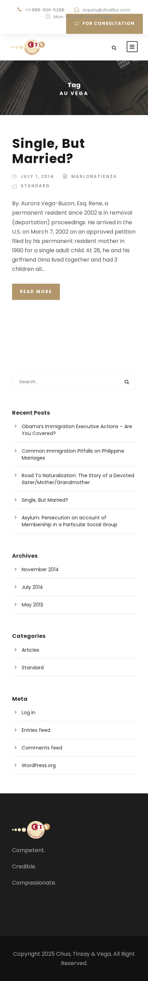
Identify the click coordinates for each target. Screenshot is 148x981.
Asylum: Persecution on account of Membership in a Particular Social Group (69, 521)
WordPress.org (39, 765)
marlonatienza (94, 176)
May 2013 (32, 604)
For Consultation (109, 23)
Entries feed (36, 730)
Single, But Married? (48, 151)
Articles (30, 650)
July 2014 (32, 587)
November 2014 (40, 569)
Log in (28, 712)
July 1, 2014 (37, 176)
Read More (36, 291)
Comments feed (42, 747)
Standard (35, 186)
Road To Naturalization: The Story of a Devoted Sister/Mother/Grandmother (78, 479)
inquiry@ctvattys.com (106, 10)
